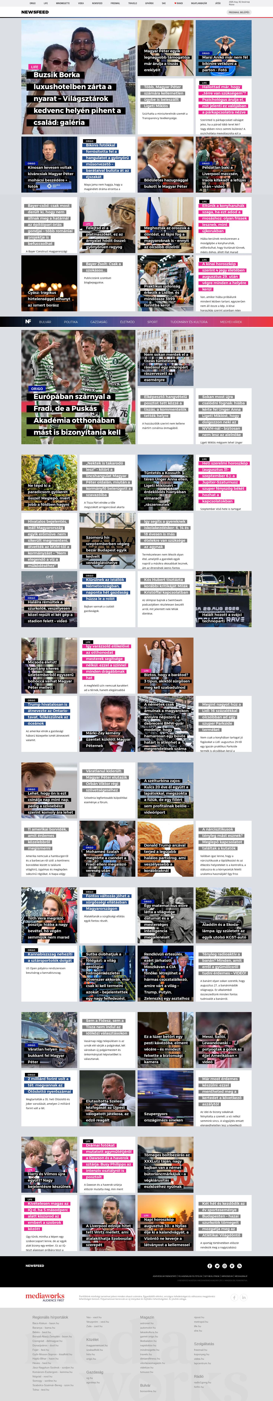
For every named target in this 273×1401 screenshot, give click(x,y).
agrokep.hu (93, 1382)
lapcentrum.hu (202, 1363)
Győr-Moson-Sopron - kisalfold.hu (52, 1354)
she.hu (198, 1330)
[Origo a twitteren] (217, 1266)
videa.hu (199, 1358)
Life (46, 3)
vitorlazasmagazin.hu (152, 1363)
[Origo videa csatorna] (232, 1266)
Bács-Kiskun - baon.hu (45, 1323)
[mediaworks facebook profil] (234, 1297)
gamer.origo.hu (149, 1336)
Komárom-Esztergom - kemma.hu (52, 1371)
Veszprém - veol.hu (97, 1321)
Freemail (115, 3)
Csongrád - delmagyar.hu (47, 1340)
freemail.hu (200, 1349)
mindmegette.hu (149, 1349)
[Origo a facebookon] (209, 1266)
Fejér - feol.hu (40, 1349)
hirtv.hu (90, 1354)
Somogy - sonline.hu (44, 1380)
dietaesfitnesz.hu (150, 1358)
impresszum (227, 1276)
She (164, 3)
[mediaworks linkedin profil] (243, 1297)
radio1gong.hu (202, 1382)
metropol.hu (201, 1321)
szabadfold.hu (94, 1349)
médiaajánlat (241, 1276)
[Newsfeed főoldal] (35, 1266)
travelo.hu (146, 1354)
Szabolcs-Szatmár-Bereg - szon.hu (53, 1385)
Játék (218, 3)
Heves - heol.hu (41, 1363)
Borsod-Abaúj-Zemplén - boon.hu (52, 1336)
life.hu (197, 1326)
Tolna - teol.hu (40, 1389)
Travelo (132, 3)
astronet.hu (147, 1323)
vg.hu (89, 1377)
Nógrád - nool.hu (42, 1376)
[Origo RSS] (239, 1266)
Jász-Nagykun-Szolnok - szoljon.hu (53, 1367)
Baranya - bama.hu (43, 1327)
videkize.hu (146, 1367)
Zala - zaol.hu (94, 1326)
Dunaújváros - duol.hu (45, 1345)
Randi (180, 3)
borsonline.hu (148, 1391)
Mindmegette (63, 3)
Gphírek (149, 3)
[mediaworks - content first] (45, 1297)
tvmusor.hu (146, 1371)
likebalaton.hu (148, 1340)
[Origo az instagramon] (224, 1266)
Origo (32, 3)
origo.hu (91, 1358)
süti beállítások (211, 1276)
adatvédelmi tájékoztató (164, 1276)
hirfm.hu (199, 1386)
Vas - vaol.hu (94, 1317)
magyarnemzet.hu (97, 1345)
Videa (81, 3)
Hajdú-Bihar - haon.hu (45, 1358)
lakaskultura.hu (149, 1332)
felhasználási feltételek (190, 1276)
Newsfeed (97, 3)
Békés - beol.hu (41, 1332)
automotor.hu (148, 1327)
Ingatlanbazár (199, 3)
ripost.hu (199, 1317)
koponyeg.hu (201, 1354)
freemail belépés (239, 12)
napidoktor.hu (148, 1345)
